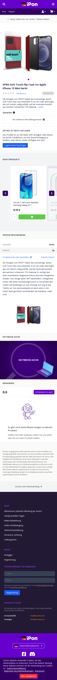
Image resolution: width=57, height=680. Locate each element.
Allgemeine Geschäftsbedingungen (19, 671)
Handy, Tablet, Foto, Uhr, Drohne (22, 19)
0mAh (51, 244)
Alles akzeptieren (28, 676)
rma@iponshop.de (37, 616)
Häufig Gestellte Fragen (14, 516)
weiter (41, 107)
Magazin (12, 12)
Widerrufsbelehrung (12, 520)
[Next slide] (51, 193)
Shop (4, 12)
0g (53, 250)
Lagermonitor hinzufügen (15, 145)
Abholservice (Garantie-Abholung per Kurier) (23, 511)
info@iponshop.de (37, 619)
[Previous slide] (5, 193)
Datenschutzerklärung (13, 530)
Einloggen (8, 555)
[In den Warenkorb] (32, 216)
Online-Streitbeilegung (13, 525)
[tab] (28, 79)
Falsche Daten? (47, 257)
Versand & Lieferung (13, 535)
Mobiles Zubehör (42, 19)
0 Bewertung (21, 93)
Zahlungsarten (10, 539)
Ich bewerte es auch (44, 392)
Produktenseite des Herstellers (16, 257)
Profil (7, 549)
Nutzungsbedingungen (45, 585)
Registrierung (10, 559)
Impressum (40, 671)
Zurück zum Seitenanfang (27, 486)
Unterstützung (12, 603)
